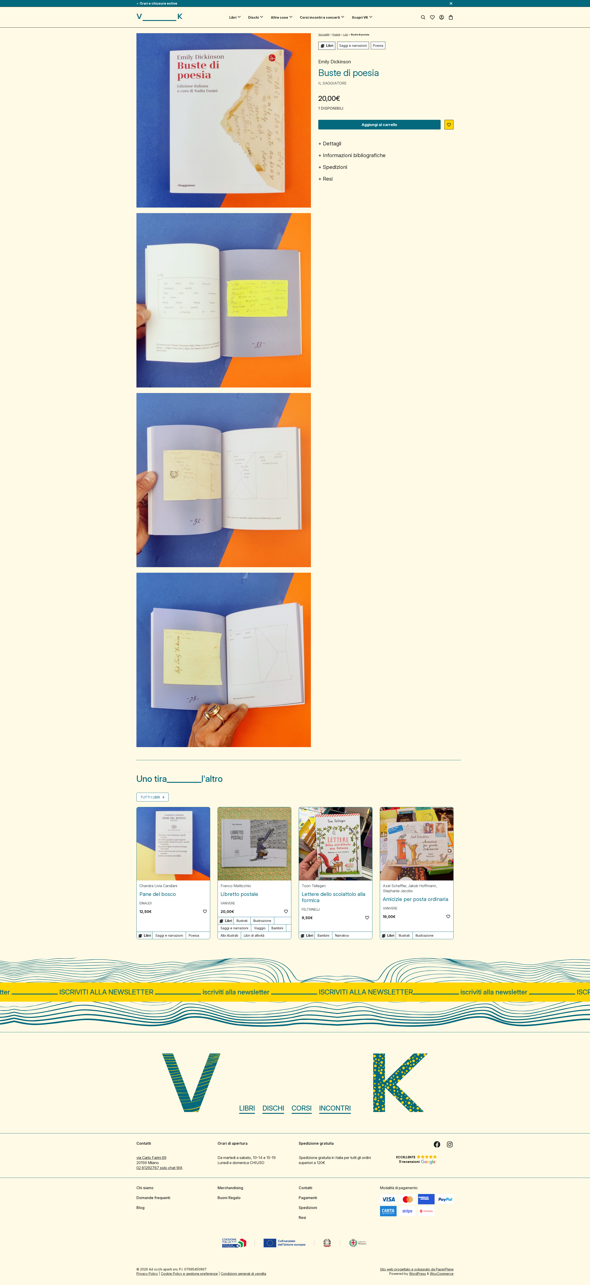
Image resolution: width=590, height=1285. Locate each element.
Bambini (277, 928)
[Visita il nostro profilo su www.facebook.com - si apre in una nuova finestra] (437, 1144)
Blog (140, 1207)
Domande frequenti (153, 1197)
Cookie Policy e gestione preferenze (189, 1274)
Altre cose (279, 17)
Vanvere (228, 903)
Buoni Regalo (229, 1197)
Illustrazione (262, 921)
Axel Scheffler (394, 885)
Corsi (302, 1108)
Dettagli (332, 144)
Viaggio (260, 928)
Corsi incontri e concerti (320, 17)
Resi (328, 179)
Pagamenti (308, 1197)
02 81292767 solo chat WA (159, 1167)
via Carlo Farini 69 (151, 1157)
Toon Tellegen (314, 885)
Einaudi (145, 903)
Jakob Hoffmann (422, 885)
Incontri (335, 1108)
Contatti (305, 1187)
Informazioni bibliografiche (354, 155)
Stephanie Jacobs (398, 891)
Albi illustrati (229, 935)
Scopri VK (360, 17)
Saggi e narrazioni (353, 45)
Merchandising (230, 1187)
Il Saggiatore (332, 83)
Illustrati (242, 921)
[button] (449, 124)
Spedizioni (335, 167)
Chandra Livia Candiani (158, 885)
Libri (232, 17)
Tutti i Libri (150, 797)
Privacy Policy (147, 1274)
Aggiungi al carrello (379, 124)
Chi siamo (144, 1187)
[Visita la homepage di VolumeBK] (159, 17)
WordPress (417, 1274)
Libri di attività (254, 935)
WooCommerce (442, 1274)
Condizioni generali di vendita (243, 1274)
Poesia (378, 45)
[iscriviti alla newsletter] (295, 992)
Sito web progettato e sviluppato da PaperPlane (417, 1269)
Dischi (253, 17)
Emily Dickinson (334, 62)
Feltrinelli (311, 909)
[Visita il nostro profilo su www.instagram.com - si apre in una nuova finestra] (450, 1144)
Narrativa (342, 935)
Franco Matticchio (236, 885)
